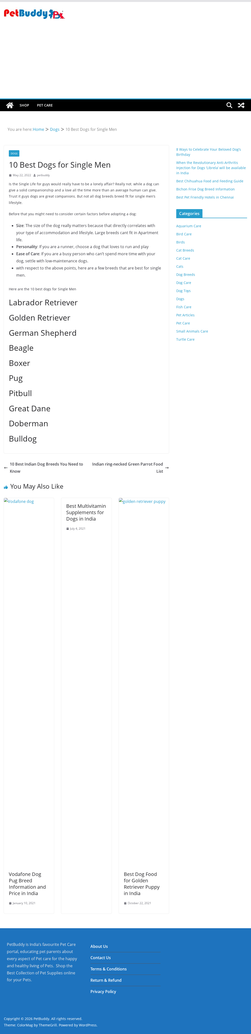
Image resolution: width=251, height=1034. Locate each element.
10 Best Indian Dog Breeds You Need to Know (46, 467)
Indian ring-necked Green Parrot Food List (127, 467)
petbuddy (43, 175)
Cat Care (183, 258)
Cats (179, 266)
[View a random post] (241, 105)
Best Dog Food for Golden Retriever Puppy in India (142, 884)
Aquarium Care (188, 226)
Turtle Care (185, 339)
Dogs (14, 153)
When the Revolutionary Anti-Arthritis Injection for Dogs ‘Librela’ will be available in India (211, 167)
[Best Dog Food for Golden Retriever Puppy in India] (144, 501)
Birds (180, 242)
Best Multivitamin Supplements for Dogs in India (86, 512)
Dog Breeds (185, 274)
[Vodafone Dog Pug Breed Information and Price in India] (29, 501)
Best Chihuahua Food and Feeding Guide (209, 181)
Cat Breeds (185, 250)
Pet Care (45, 105)
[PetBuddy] (10, 105)
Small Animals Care (192, 331)
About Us (99, 946)
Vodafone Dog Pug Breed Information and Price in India (27, 884)
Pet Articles (185, 315)
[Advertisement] (125, 61)
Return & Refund (106, 980)
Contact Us (100, 957)
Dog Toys (183, 290)
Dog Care (183, 282)
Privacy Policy (103, 991)
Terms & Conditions (108, 969)
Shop (24, 105)
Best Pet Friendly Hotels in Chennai (205, 197)
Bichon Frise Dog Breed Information (205, 189)
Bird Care (184, 234)
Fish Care (183, 307)
